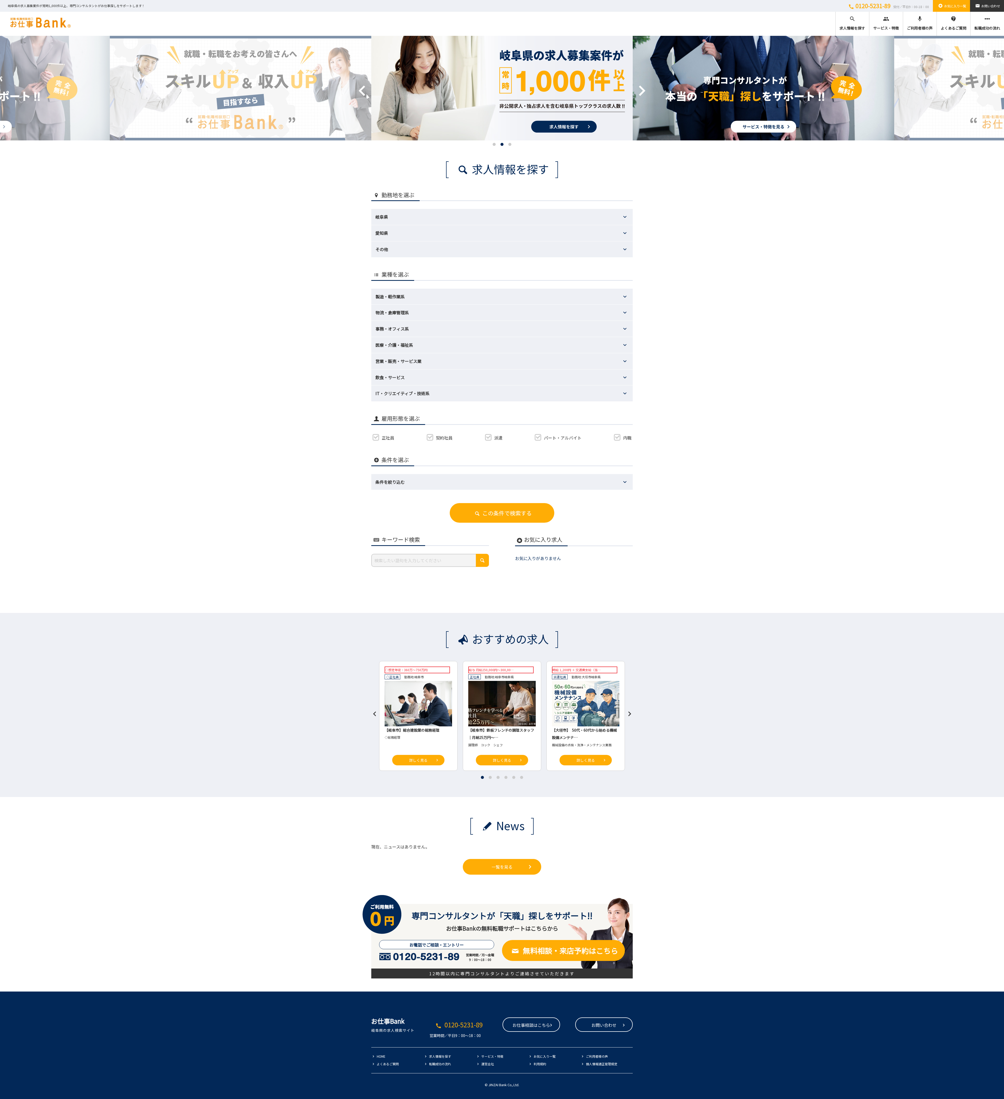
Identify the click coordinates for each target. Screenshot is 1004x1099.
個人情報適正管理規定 (601, 1064)
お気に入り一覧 (952, 5)
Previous (354, 83)
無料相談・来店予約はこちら (570, 950)
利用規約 (540, 1064)
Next (634, 83)
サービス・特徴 (886, 23)
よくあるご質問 (953, 23)
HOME (381, 1056)
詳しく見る (418, 760)
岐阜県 (509, 677)
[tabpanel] (502, 88)
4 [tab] (506, 777)
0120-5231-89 (888, 6)
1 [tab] (494, 144)
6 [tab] (521, 777)
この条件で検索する (507, 513)
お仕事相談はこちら (531, 1025)
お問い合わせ (987, 5)
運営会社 (487, 1064)
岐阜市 (419, 677)
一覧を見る (502, 867)
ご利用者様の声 (920, 23)
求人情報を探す (852, 23)
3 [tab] (509, 144)
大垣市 (586, 677)
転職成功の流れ (987, 23)
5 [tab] (513, 777)
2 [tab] (502, 144)
